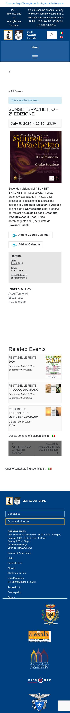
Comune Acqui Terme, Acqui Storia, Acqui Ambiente (34, 3)
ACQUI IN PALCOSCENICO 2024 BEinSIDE (49, 448)
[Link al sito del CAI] (35, 702)
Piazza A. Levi (20, 289)
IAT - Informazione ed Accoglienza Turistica (14, 17)
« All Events (15, 91)
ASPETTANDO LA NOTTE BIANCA (21, 448)
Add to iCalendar (29, 244)
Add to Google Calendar (33, 234)
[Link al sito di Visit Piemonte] (35, 680)
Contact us (13, 513)
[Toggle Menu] (35, 56)
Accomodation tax (18, 521)
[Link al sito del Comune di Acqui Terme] (45, 614)
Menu (35, 47)
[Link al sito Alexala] (35, 636)
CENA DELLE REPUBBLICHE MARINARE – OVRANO (23, 413)
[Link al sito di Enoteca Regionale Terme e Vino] (35, 658)
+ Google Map (17, 301)
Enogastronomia (19, 277)
